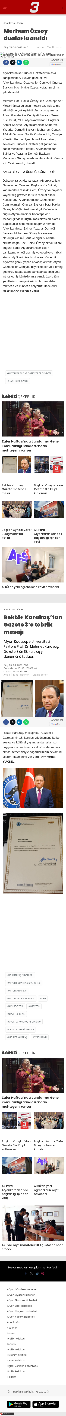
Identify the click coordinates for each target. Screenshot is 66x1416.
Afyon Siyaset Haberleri (21, 1295)
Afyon (40, 47)
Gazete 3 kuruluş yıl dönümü (25, 1021)
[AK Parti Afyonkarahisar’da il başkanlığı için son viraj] (49, 513)
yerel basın (40, 1037)
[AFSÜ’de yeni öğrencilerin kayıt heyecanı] (33, 565)
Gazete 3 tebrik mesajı (21, 1029)
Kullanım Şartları (17, 1355)
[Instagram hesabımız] (37, 1273)
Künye (11, 1333)
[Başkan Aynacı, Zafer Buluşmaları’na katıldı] (17, 513)
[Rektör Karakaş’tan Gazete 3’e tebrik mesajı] (17, 468)
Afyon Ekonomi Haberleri (22, 1300)
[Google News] (56, 64)
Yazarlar (12, 1327)
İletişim (11, 1344)
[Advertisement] (33, 334)
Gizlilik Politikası (16, 1338)
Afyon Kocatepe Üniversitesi (24, 982)
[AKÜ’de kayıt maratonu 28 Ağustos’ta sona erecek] (33, 1223)
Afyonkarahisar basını (21, 998)
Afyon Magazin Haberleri (22, 1311)
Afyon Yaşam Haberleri (21, 1317)
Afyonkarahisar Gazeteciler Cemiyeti (30, 373)
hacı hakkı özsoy (18, 381)
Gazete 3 (35, 1006)
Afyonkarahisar (18, 990)
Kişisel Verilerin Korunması (22, 1366)
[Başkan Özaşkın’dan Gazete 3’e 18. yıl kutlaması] (49, 468)
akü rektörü (16, 1006)
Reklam (11, 1377)
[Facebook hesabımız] (26, 1273)
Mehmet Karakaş (18, 1037)
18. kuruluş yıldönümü (21, 975)
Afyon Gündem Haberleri (22, 1289)
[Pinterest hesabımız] (42, 1273)
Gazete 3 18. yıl (17, 1013)
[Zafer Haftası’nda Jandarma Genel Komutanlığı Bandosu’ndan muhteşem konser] (33, 419)
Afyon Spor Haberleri (19, 1306)
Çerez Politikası (16, 1360)
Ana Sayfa (13, 1322)
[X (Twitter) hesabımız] (31, 1273)
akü (44, 998)
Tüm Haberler (54, 47)
